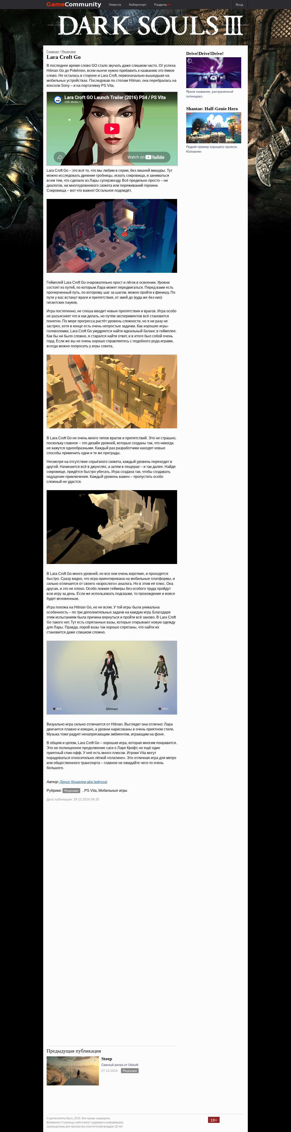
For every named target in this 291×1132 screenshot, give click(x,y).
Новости (115, 4)
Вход (239, 4)
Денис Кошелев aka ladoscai (83, 782)
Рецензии (69, 51)
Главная (53, 51)
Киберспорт (137, 4)
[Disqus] (112, 866)
